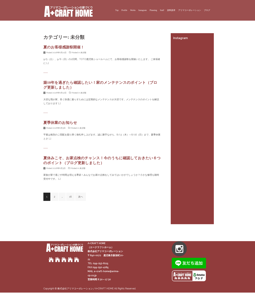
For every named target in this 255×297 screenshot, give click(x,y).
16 (70, 196)
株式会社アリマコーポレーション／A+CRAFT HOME (85, 288)
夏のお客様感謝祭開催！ (63, 47)
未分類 (83, 52)
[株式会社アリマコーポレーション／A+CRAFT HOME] (68, 10)
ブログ (207, 10)
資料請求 (171, 10)
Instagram (142, 10)
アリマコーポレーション (189, 10)
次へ (80, 196)
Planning (153, 10)
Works (132, 10)
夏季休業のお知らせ (60, 123)
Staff (162, 10)
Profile (124, 10)
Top (116, 10)
